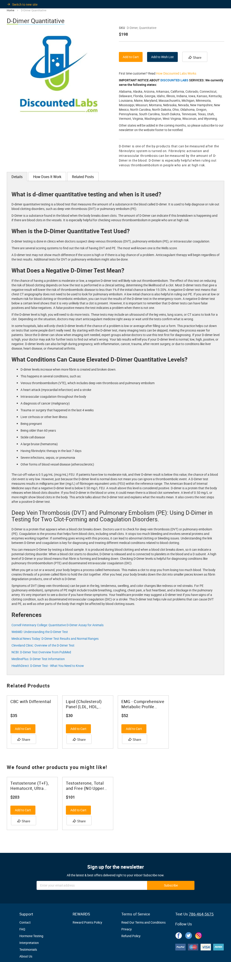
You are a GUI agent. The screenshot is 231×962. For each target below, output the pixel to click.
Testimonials (28, 949)
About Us (25, 956)
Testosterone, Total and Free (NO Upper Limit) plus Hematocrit (87, 786)
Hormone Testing (31, 936)
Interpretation (29, 943)
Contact (25, 922)
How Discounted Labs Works (176, 73)
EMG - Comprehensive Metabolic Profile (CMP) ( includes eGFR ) (143, 704)
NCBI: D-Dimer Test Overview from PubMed (41, 652)
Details (17, 176)
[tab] (17, 176)
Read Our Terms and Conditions (143, 922)
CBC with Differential (30, 701)
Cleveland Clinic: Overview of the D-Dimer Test (43, 645)
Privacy (126, 929)
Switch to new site (24, 4)
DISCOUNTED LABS (174, 80)
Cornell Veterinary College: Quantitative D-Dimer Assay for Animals (58, 625)
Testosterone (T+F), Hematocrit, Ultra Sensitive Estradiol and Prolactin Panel (29, 786)
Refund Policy (131, 936)
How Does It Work (47, 176)
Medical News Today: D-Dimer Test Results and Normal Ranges (55, 638)
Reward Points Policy (87, 922)
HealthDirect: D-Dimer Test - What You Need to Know (48, 665)
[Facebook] (178, 934)
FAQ (22, 929)
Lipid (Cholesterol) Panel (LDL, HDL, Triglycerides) (84, 704)
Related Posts (83, 176)
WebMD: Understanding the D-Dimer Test (40, 632)
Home (10, 10)
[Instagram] (198, 934)
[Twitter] (188, 934)
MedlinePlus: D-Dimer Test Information (38, 659)
